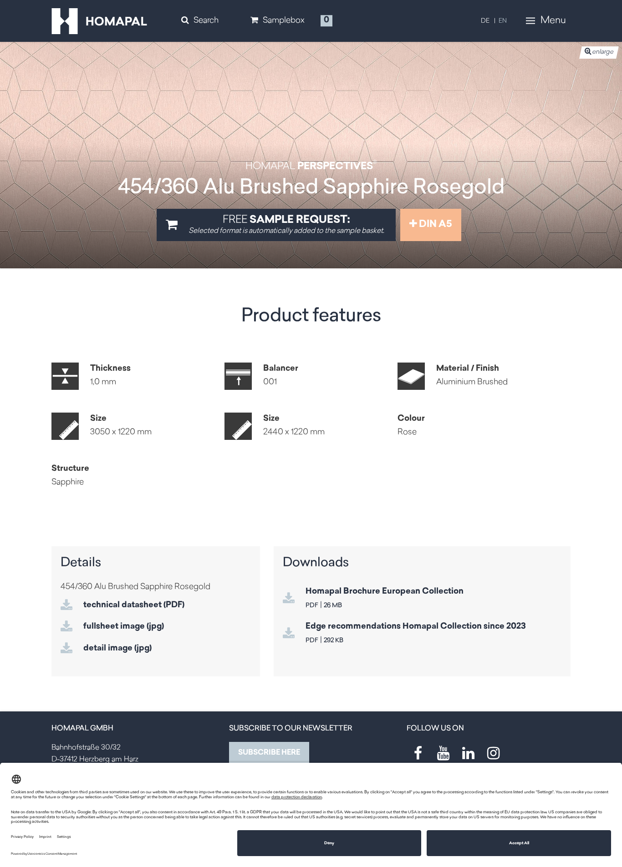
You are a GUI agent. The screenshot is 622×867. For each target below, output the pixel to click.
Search (206, 21)
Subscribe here (269, 752)
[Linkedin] (468, 753)
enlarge (603, 52)
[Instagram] (493, 753)
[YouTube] (443, 753)
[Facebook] (418, 753)
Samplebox (284, 21)
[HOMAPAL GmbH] (99, 21)
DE (485, 21)
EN (503, 21)
